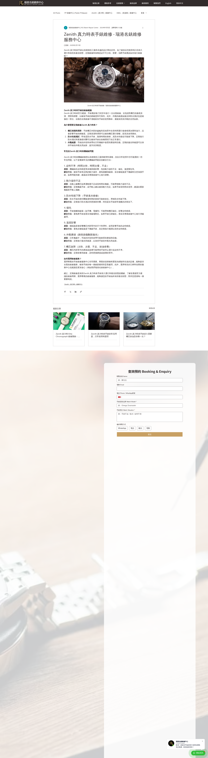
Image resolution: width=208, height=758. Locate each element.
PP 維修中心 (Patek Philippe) (75, 13)
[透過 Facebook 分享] (65, 292)
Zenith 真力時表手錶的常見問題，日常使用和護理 (104, 335)
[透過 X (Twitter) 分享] (70, 292)
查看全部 (152, 308)
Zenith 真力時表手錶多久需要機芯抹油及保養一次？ (139, 335)
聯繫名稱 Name (122, 376)
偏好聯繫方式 (121, 424)
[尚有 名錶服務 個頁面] (124, 3)
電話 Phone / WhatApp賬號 (126, 393)
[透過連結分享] (81, 292)
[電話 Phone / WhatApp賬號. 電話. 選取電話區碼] (120, 397)
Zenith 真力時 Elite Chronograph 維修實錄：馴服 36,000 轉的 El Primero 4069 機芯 (68, 335)
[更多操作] (142, 27)
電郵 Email (120, 385)
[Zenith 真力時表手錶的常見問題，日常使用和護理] (104, 321)
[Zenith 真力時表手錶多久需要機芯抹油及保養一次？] (139, 321)
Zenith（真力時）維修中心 (102, 13)
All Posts (56, 13)
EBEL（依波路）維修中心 (127, 13)
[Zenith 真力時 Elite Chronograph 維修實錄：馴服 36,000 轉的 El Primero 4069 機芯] (68, 321)
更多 (142, 13)
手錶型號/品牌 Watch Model (126, 401)
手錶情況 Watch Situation (126, 410)
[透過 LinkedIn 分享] (76, 292)
